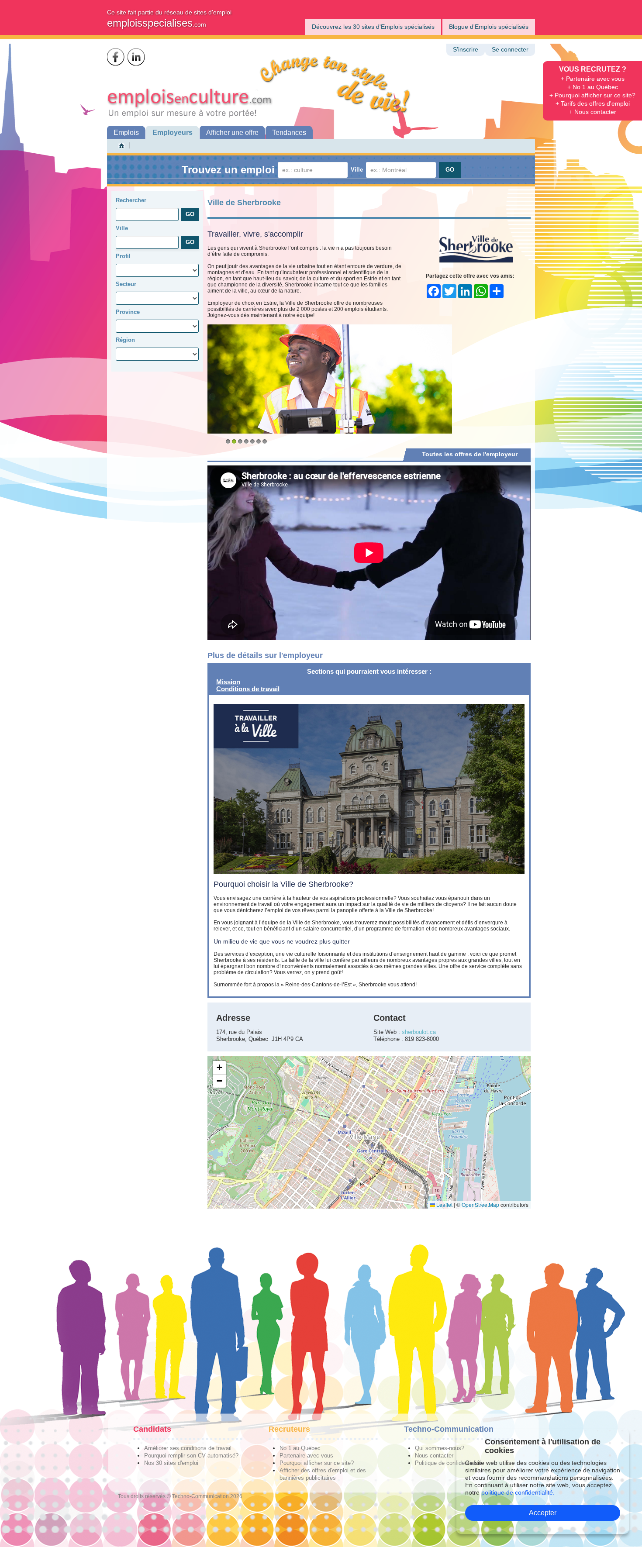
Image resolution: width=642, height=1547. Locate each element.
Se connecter (510, 49)
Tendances (289, 132)
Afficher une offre (232, 132)
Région (125, 340)
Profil (123, 256)
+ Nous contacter (592, 111)
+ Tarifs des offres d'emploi (593, 103)
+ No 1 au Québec (592, 86)
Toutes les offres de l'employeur (470, 454)
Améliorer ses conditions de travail (187, 1448)
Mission (228, 682)
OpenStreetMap (480, 1204)
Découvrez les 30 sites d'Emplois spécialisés (373, 26)
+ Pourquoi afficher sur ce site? (592, 95)
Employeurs (172, 132)
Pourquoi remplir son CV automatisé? (191, 1455)
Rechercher (131, 200)
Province (128, 312)
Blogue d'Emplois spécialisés (488, 26)
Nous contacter (434, 1455)
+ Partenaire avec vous (593, 78)
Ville (357, 169)
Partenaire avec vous (306, 1455)
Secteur (126, 284)
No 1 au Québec (300, 1448)
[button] (219, 1068)
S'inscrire (465, 49)
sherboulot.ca (419, 1032)
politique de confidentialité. (518, 1492)
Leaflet (443, 1204)
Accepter (542, 1512)
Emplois (126, 132)
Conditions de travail (248, 689)
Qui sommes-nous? (439, 1448)
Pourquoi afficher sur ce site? (317, 1463)
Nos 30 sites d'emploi (171, 1463)
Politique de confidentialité (448, 1463)
